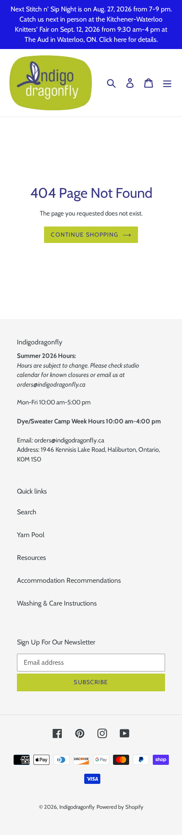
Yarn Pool (30, 535)
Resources (31, 558)
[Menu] (167, 83)
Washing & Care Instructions (57, 603)
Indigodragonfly (77, 806)
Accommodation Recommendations (69, 580)
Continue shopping (84, 234)
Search (26, 512)
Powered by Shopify (120, 806)
